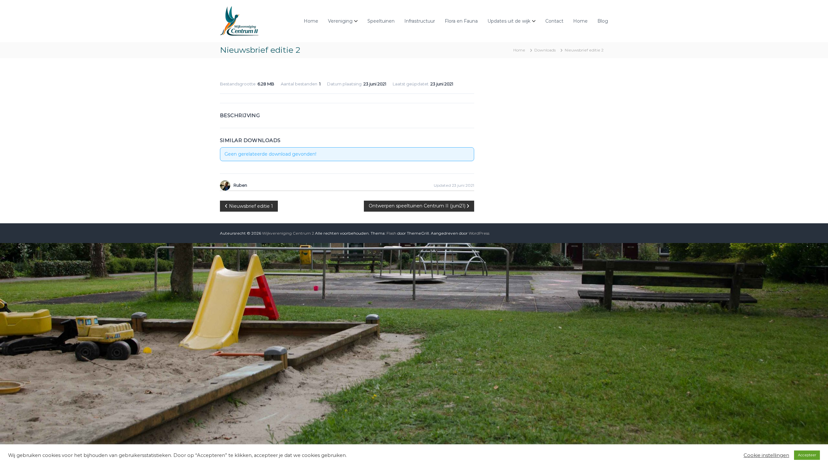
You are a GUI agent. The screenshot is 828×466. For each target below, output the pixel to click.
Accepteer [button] (807, 455)
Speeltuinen (381, 21)
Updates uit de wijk (508, 21)
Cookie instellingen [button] (766, 455)
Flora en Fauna (461, 21)
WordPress (479, 233)
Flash (391, 233)
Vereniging (340, 21)
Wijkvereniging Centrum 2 (288, 233)
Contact (554, 21)
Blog (602, 21)
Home (311, 21)
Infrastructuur (419, 21)
